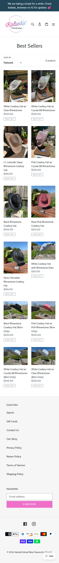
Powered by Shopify (43, 552)
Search (10, 412)
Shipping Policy (15, 474)
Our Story (12, 438)
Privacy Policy (14, 447)
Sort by (7, 57)
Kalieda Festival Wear (24, 552)
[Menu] (53, 24)
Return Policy (14, 456)
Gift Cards (12, 421)
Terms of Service (16, 465)
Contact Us (13, 430)
